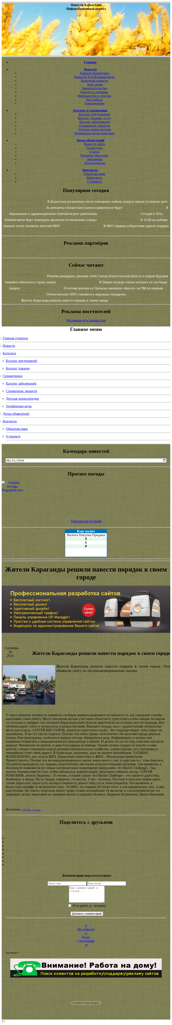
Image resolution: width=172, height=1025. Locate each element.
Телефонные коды (19, 406)
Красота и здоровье (94, 92)
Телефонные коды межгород (94, 133)
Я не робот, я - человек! (89, 905)
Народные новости (94, 80)
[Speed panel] (86, 838)
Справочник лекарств (94, 125)
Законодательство (94, 88)
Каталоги (9, 353)
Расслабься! (94, 99)
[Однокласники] (86, 861)
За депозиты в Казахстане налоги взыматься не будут (84, 207)
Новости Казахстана (94, 73)
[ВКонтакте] (86, 849)
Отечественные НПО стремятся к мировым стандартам (86, 294)
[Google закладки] (86, 846)
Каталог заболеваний (94, 122)
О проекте (94, 181)
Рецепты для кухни (94, 155)
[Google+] (86, 842)
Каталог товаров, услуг (94, 118)
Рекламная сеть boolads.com (86, 320)
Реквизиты (94, 177)
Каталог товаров (18, 368)
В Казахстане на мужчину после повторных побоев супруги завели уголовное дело (107, 201)
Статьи (94, 151)
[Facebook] (86, 853)
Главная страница (15, 338)
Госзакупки (94, 148)
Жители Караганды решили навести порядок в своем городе (64, 300)
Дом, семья (94, 84)
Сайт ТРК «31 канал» (31, 810)
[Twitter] (86, 857)
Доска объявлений (16, 413)
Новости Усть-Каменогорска (94, 77)
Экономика (94, 159)
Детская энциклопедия (94, 129)
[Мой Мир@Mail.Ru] (86, 865)
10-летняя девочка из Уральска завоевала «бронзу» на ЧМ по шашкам (113, 288)
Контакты (10, 421)
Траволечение (94, 103)
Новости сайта (94, 144)
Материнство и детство (94, 96)
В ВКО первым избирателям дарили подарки (136, 226)
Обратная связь (94, 174)
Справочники (12, 376)
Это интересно (94, 163)
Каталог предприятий (94, 114)
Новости (9, 345)
